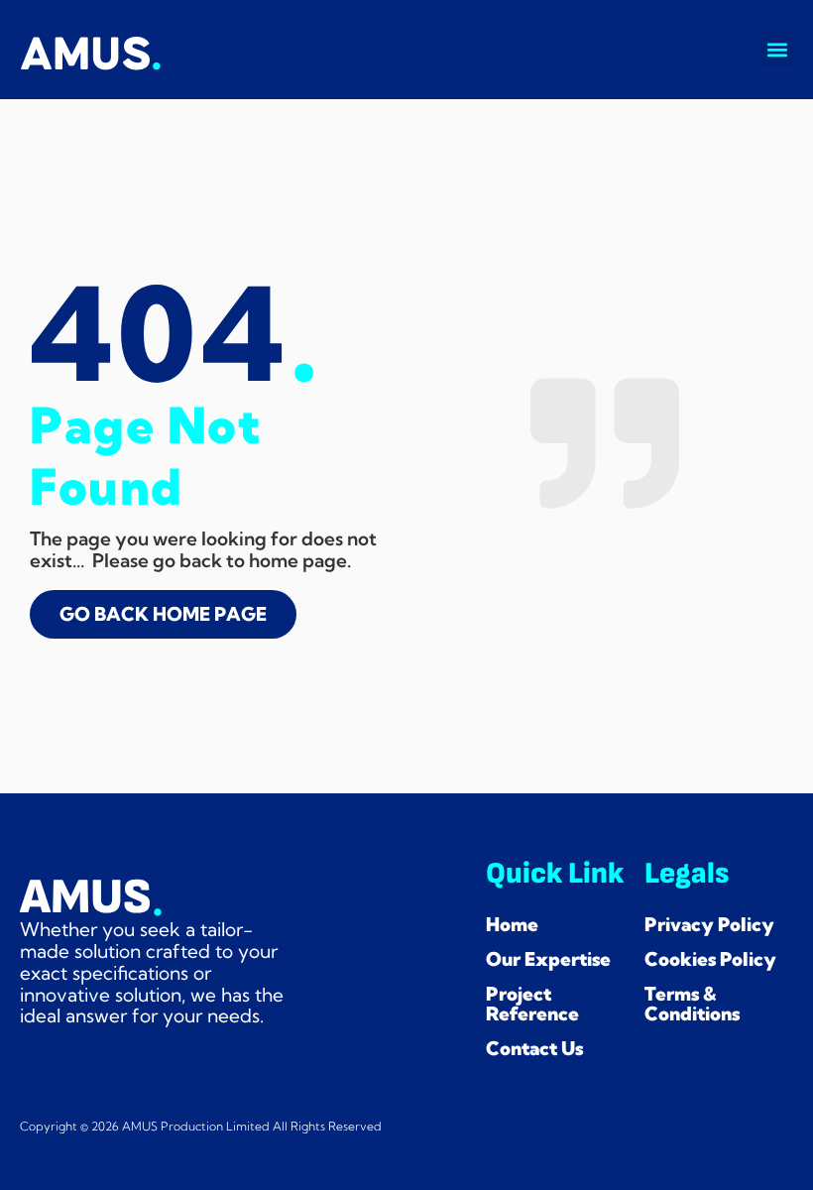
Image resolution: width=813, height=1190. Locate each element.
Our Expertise (548, 959)
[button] (776, 50)
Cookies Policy (710, 959)
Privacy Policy (709, 924)
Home (512, 924)
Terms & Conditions (692, 1003)
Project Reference (532, 1003)
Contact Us (534, 1048)
